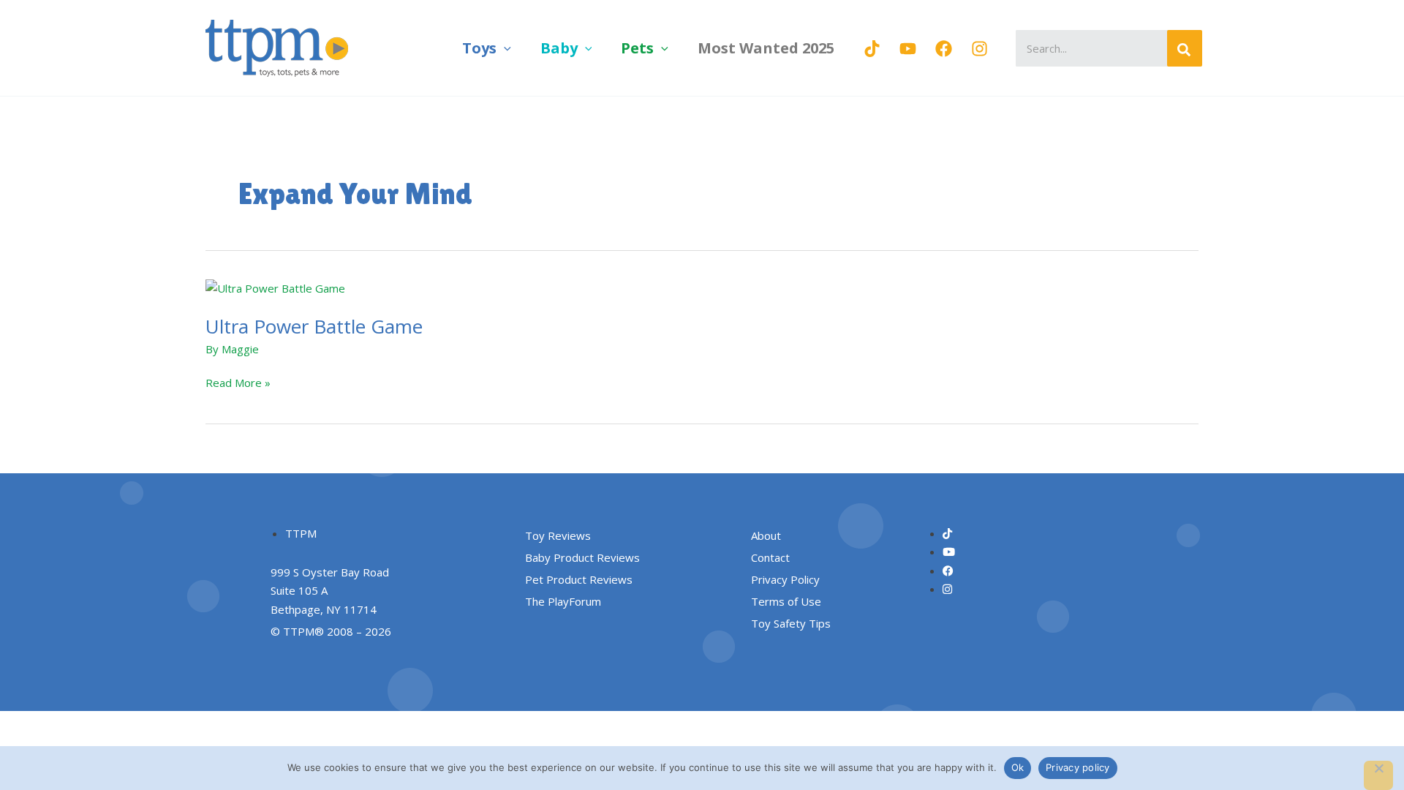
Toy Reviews (558, 535)
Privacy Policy (785, 579)
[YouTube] (907, 48)
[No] (1378, 775)
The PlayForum (563, 601)
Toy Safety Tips (791, 623)
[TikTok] (872, 48)
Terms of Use (786, 601)
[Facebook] (943, 48)
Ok (1017, 767)
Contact (770, 557)
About (766, 535)
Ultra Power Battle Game (314, 326)
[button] (504, 48)
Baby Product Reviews (582, 557)
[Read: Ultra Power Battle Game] (275, 287)
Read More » (238, 382)
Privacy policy (1078, 767)
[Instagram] (979, 48)
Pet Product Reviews (579, 579)
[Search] (1184, 48)
